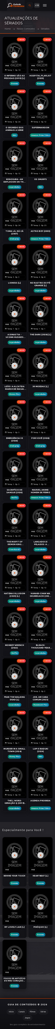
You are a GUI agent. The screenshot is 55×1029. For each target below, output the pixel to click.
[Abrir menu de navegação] (44, 5)
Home (8, 28)
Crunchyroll (14, 549)
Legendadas (14, 187)
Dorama (14, 83)
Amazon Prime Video (40, 135)
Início (11, 1012)
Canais (22, 1012)
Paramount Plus (40, 705)
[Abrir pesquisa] (29, 5)
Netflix (14, 498)
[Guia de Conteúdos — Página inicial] (16, 5)
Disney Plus (14, 394)
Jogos (27, 1018)
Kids (14, 135)
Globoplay (14, 239)
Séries (43, 1012)
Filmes (33, 1012)
